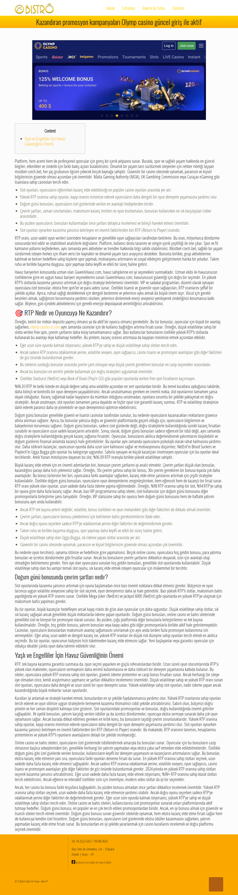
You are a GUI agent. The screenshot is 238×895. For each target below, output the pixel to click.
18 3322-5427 (84, 841)
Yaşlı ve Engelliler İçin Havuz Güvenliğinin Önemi (45, 141)
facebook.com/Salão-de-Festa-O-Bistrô (93, 862)
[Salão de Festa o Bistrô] (34, 8)
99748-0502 (101, 841)
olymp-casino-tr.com (45, 327)
